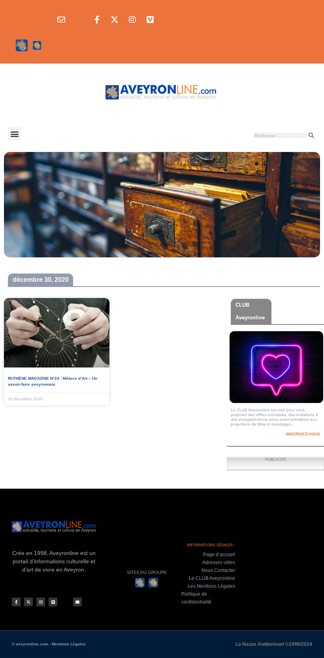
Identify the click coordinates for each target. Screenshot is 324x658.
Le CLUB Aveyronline (212, 578)
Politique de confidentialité (196, 598)
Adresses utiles (218, 562)
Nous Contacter (218, 570)
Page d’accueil (219, 554)
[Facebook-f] (97, 20)
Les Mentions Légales (211, 586)
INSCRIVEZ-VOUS (303, 434)
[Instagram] (132, 20)
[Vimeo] (150, 20)
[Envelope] (61, 20)
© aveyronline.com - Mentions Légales (49, 644)
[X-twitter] (114, 20)
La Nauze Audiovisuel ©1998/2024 (273, 644)
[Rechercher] (311, 135)
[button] (14, 133)
